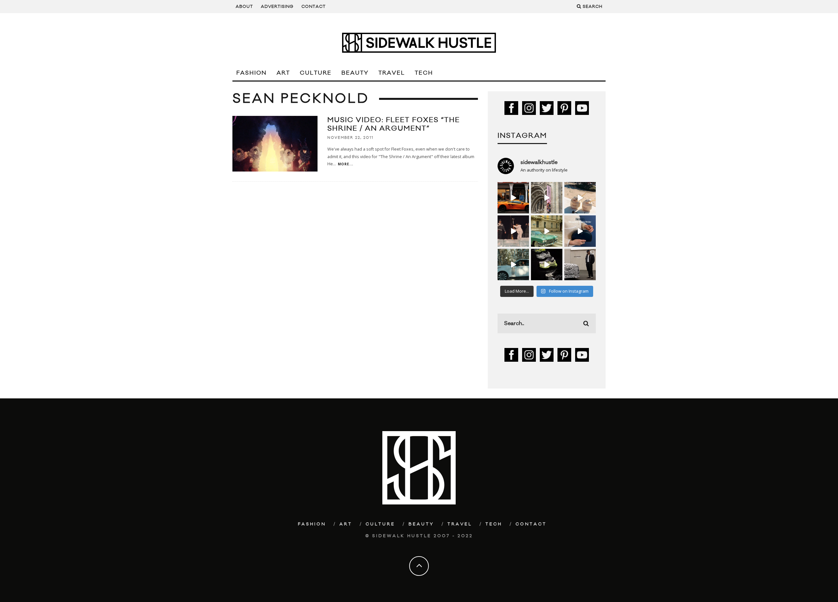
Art (283, 73)
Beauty (355, 73)
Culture (316, 73)
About (244, 6)
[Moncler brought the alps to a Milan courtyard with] (546, 231)
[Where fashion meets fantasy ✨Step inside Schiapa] (546, 197)
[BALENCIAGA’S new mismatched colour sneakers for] (546, 264)
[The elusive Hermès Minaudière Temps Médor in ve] (580, 231)
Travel (391, 73)
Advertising (277, 6)
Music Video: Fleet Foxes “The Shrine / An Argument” (393, 124)
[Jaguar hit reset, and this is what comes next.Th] (580, 264)
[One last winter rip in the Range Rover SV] (513, 264)
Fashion (251, 73)
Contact (313, 6)
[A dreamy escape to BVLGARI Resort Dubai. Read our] (580, 197)
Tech (424, 73)
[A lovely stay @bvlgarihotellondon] (513, 197)
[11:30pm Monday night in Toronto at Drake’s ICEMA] (513, 231)
